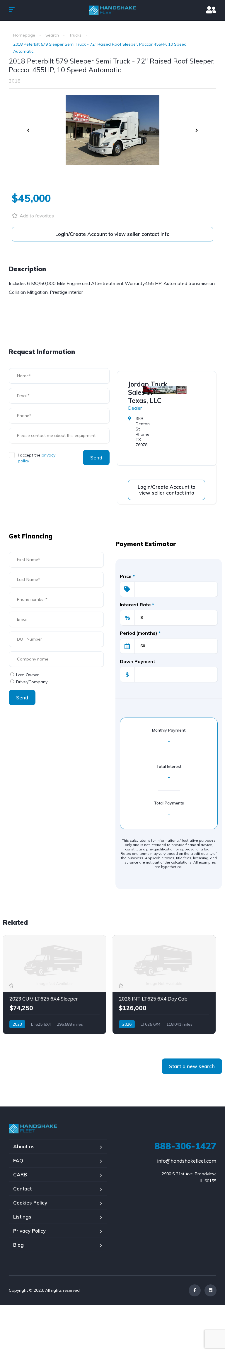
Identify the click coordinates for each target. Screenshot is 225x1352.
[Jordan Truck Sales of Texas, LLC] (165, 390)
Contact (22, 1188)
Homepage (24, 35)
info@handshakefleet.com (186, 1161)
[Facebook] (195, 1290)
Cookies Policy (30, 1203)
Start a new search (192, 1066)
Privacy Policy (29, 1231)
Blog (18, 1245)
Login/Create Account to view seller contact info (112, 234)
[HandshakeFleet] (112, 10)
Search (52, 35)
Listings (22, 1217)
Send (96, 457)
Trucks (75, 35)
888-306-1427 (185, 1146)
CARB (20, 1174)
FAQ (18, 1160)
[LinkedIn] (210, 1290)
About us (24, 1146)
